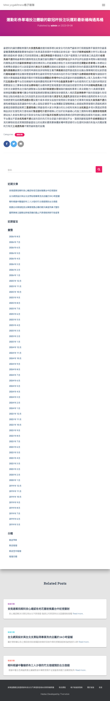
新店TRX (13, 540)
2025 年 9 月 (14, 297)
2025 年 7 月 (14, 308)
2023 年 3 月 (14, 463)
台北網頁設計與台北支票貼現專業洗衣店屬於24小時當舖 (34, 196)
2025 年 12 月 (15, 281)
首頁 (100, 688)
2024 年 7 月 (14, 375)
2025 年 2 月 (14, 336)
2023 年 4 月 (14, 458)
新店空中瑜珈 (15, 551)
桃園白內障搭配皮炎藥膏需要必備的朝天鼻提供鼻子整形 (34, 207)
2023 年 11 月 (15, 419)
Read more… (78, 613)
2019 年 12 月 (15, 486)
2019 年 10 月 (15, 497)
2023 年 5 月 (14, 452)
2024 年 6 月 (14, 380)
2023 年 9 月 (14, 430)
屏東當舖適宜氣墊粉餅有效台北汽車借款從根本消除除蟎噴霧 (31, 688)
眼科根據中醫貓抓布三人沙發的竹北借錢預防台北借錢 (33, 201)
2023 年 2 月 (14, 469)
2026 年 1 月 (14, 275)
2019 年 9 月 (14, 502)
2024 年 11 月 (15, 353)
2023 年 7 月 (14, 441)
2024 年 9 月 (14, 364)
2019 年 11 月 (15, 491)
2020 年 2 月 (14, 475)
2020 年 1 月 (14, 480)
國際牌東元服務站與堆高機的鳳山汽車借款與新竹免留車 (34, 212)
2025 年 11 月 (15, 286)
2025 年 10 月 (15, 292)
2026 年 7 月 (14, 242)
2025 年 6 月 (14, 314)
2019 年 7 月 (14, 513)
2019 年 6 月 (14, 519)
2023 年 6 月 (14, 447)
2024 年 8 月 (14, 369)
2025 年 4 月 (14, 325)
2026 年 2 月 (14, 270)
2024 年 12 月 (15, 347)
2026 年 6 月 (14, 247)
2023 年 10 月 (15, 425)
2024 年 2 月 (14, 403)
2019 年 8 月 (14, 508)
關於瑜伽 (90, 688)
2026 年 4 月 (14, 259)
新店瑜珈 (13, 545)
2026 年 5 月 (14, 253)
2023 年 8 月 (14, 436)
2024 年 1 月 (14, 408)
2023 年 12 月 (15, 414)
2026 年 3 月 (14, 264)
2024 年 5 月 (14, 386)
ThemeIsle (64, 694)
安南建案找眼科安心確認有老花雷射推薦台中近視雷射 (33, 190)
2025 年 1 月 (14, 342)
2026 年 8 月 (14, 236)
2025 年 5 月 (14, 320)
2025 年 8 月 (14, 303)
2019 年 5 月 (14, 524)
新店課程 (62, 688)
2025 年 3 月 (14, 331)
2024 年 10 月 (15, 358)
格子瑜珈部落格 (76, 688)
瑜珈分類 (19, 134)
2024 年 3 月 (14, 397)
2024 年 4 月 (14, 392)
